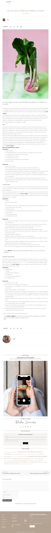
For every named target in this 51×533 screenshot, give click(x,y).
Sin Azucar (42, 462)
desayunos (12, 456)
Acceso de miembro (4, 527)
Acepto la (36, 523)
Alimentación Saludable (26, 452)
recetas (31, 460)
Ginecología (12, 458)
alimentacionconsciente (14, 452)
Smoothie (16, 463)
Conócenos (4, 519)
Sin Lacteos (10, 463)
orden (43, 458)
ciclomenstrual (34, 454)
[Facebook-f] (20, 427)
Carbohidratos (30, 454)
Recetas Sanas (14, 462)
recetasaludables (35, 460)
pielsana (12, 460)
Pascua (9, 460)
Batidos (20, 454)
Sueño (24, 463)
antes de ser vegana (23, 262)
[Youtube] (12, 526)
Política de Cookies (14, 518)
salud (29, 462)
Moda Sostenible (38, 458)
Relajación (25, 462)
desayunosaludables (17, 456)
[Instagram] (23, 427)
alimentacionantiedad (7, 452)
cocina (38, 454)
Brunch (26, 454)
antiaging (12, 454)
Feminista (6, 458)
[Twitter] (25, 427)
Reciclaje (20, 462)
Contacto (4, 521)
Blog (3, 524)
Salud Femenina (35, 462)
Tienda (3, 517)
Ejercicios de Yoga (24, 456)
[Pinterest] (28, 427)
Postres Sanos (26, 460)
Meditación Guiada (20, 458)
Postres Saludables (17, 460)
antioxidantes (16, 454)
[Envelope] (30, 427)
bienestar (23, 454)
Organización (6, 460)
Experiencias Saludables (37, 456)
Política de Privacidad (13, 440)
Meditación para (29, 458)
